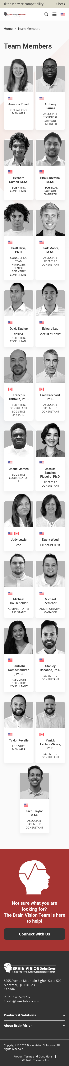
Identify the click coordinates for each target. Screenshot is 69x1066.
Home (8, 28)
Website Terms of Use (36, 1060)
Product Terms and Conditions (33, 1056)
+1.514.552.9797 (18, 997)
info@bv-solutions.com (23, 1001)
